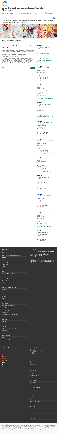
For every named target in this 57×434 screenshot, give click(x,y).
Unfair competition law (6, 333)
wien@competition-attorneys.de (44, 241)
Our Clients (5, 22)
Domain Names (47, 426)
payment (32, 260)
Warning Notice (4, 340)
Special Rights (17, 425)
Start (4, 20)
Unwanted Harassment (6, 335)
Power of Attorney (28, 430)
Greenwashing (29, 61)
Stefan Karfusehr (38, 429)
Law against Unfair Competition (42, 259)
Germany (37, 257)
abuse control (33, 251)
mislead (48, 259)
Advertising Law (50, 251)
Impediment (4, 298)
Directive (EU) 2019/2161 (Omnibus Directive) (10, 273)
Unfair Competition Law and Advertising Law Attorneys (23, 9)
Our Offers (8, 427)
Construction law (33, 390)
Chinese (4, 371)
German (4, 349)
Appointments (24, 22)
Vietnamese (5, 366)
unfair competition (40, 261)
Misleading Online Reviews (26, 62)
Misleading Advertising (6, 303)
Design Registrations (41, 426)
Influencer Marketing (6, 62)
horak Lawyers (33, 378)
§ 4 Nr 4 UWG (43, 262)
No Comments (5, 67)
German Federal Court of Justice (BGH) (20, 61)
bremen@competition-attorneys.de (45, 116)
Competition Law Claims (21, 426)
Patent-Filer (32, 404)
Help (10, 22)
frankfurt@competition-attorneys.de (45, 153)
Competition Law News (42, 20)
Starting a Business (33, 261)
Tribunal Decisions (49, 430)
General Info (4, 285)
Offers (50, 259)
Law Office (50, 20)
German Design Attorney (34, 375)
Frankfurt (46, 431)
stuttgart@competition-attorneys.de (45, 226)
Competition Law (9, 20)
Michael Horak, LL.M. (45, 428)
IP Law (31, 399)
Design (3, 271)
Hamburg (49, 431)
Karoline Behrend (26, 429)
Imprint (12, 430)
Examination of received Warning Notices (44, 427)
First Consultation (17, 428)
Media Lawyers (33, 382)
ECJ (36, 256)
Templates (33, 430)
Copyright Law (35, 426)
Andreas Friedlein (32, 429)
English (4, 352)
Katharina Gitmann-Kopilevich (19, 429)
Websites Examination (34, 427)
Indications (32, 428)
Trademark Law (33, 406)
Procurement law (33, 391)
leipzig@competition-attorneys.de (45, 189)
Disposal (42, 430)
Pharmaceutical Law (23, 425)
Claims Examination (21, 427)
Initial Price (34, 259)
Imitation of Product (5, 296)
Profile (9, 430)
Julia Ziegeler (51, 428)
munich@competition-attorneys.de (45, 208)
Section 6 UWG (4, 326)
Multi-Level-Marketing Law (13, 426)
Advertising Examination (14, 427)
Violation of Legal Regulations (7, 339)
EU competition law (5, 275)
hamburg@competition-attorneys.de (45, 171)
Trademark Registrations (28, 426)
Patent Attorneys (33, 384)
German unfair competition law (7, 292)
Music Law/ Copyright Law (35, 401)
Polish (4, 362)
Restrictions (45, 260)
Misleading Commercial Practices (16, 62)
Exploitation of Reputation (6, 278)
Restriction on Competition (6, 317)
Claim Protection (27, 427)
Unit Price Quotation (35, 262)
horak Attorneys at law (7, 56)
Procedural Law (47, 425)
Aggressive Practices (6, 58)
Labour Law (32, 418)
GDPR (26, 60)
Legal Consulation (22, 20)
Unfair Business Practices (6, 332)
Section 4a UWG (15, 64)
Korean (4, 368)
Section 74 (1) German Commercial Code (9, 328)
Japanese (5, 364)
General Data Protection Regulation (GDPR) (9, 284)
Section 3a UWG (9, 64)
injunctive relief (4, 301)
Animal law (32, 373)
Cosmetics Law (4, 268)
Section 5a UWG (27, 64)
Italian (4, 358)
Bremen (39, 431)
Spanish (4, 356)
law (37, 259)
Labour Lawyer (33, 380)
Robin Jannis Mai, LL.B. (45, 429)
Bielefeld (35, 431)
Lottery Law (6, 426)
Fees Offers (12, 428)
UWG (3, 337)
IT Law (31, 412)
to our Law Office (33, 364)
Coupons (45, 255)
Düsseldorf (42, 431)
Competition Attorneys (31, 20)
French (4, 354)
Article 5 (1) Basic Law (14, 58)
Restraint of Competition (40, 260)
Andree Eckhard (11, 429)
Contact (13, 22)
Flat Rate (21, 428)
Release (35, 260)
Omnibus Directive (17, 63)
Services (16, 20)
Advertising (41, 251)
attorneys (39, 252)
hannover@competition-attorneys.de (45, 61)
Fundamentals (12, 425)
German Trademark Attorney (35, 377)
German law (4, 289)
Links (44, 430)
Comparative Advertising (18, 59)
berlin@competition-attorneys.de (45, 80)
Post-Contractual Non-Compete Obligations (10, 314)
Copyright (3, 266)
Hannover (53, 431)
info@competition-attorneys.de (44, 60)
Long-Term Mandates (27, 428)
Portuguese (5, 360)
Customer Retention (5, 269)
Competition (48, 254)
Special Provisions (5, 330)
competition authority (5, 262)
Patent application (33, 403)
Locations (18, 22)
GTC (17, 430)
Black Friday (11, 59)
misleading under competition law (8, 63)
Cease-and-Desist (5, 259)
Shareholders (52, 260)
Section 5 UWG (21, 64)
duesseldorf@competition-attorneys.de (46, 134)
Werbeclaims (4, 342)
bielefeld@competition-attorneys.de (45, 98)
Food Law (32, 397)
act (37, 251)
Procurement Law (5, 316)
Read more (32, 67)
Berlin (33, 431)
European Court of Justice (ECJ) (19, 60)
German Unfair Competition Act (7, 291)
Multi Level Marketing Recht (7, 310)
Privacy (15, 430)
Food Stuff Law (4, 280)
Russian (4, 373)
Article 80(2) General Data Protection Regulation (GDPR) (12, 255)
